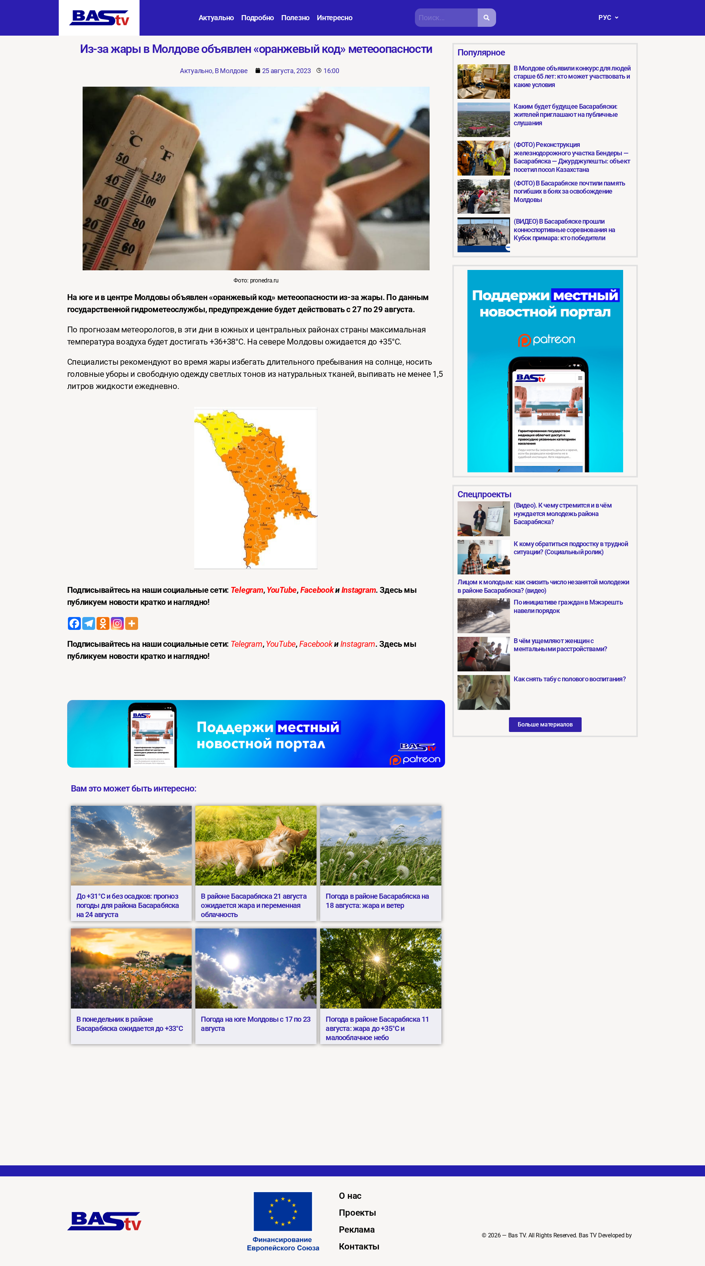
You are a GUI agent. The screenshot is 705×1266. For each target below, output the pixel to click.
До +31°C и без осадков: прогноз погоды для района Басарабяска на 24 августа (127, 905)
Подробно (257, 17)
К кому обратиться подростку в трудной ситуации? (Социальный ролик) (571, 548)
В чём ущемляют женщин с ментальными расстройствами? (560, 645)
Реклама (357, 1229)
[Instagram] (117, 623)
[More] (131, 623)
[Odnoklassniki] (103, 623)
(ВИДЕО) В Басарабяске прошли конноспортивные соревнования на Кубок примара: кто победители (564, 229)
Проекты (357, 1213)
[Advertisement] (352, 1110)
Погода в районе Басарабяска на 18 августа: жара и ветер (377, 901)
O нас (350, 1196)
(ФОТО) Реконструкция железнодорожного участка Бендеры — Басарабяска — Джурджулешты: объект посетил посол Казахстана (572, 157)
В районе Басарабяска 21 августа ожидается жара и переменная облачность (253, 905)
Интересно (334, 17)
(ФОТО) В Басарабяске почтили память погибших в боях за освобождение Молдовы (569, 191)
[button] (608, 18)
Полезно (295, 17)
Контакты (359, 1246)
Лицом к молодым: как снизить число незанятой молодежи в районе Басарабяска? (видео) (543, 586)
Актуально (216, 17)
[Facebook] (74, 623)
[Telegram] (88, 623)
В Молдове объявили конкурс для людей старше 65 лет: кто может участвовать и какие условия (572, 76)
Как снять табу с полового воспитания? (569, 679)
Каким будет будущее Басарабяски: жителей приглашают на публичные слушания (566, 114)
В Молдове (231, 71)
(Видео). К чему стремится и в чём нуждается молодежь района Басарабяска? (562, 513)
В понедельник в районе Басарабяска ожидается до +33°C (129, 1024)
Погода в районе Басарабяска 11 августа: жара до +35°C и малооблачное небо (377, 1028)
